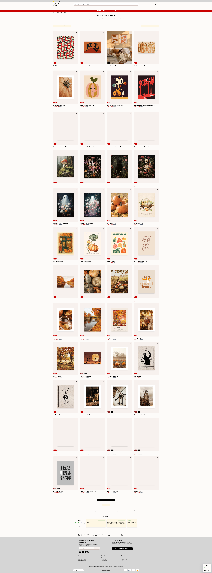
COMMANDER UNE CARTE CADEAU (123, 548)
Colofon (106, 566)
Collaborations (104, 560)
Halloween (65, 12)
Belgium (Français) (78, 570)
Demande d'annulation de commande (128, 561)
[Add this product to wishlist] (76, 32)
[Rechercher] (138, 4)
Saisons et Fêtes (59, 12)
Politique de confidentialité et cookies (116, 566)
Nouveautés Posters (82, 560)
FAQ (122, 560)
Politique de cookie (100, 566)
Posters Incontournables (82, 559)
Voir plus (106, 500)
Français (59, 1)
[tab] (155, 4)
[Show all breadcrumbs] (54, 12)
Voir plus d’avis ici (106, 530)
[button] (207, 568)
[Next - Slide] (138, 523)
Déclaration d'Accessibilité (106, 561)
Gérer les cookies (124, 563)
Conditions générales (93, 566)
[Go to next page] (109, 505)
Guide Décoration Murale (83, 557)
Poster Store (108, 569)
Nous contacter (124, 559)
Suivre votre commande (125, 557)
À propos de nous (104, 557)
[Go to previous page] (103, 505)
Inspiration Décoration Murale (83, 561)
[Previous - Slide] (84, 523)
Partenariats (103, 559)
